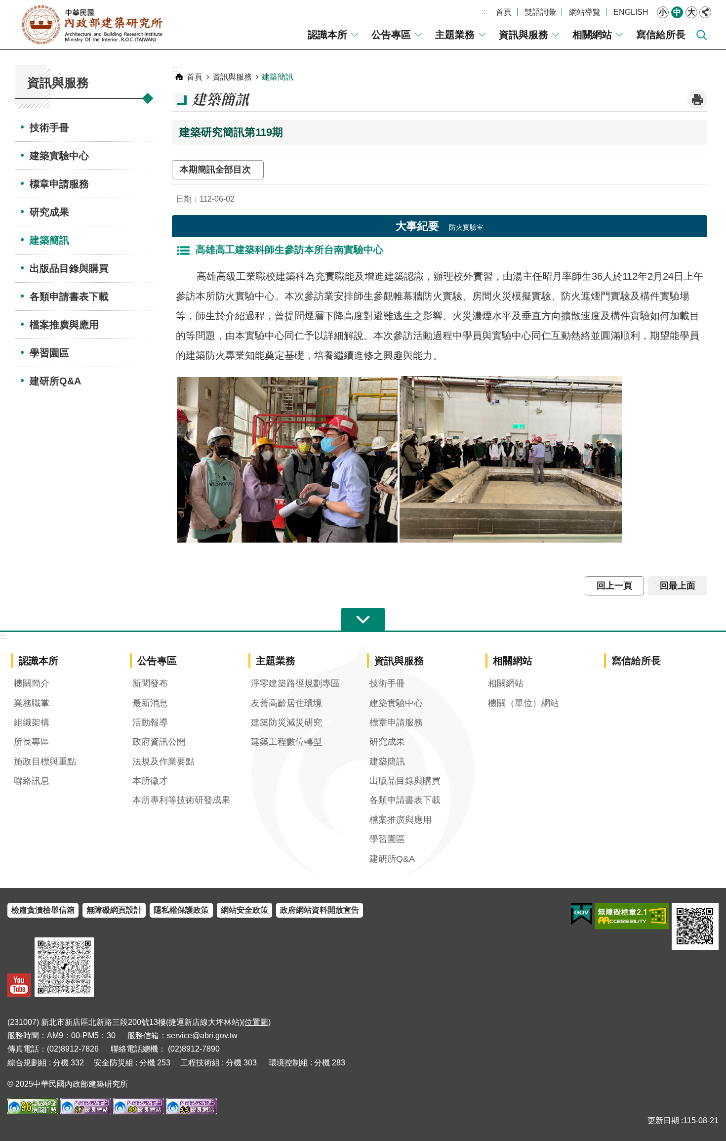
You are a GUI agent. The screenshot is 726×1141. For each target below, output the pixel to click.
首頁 (504, 12)
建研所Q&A (55, 381)
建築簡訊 (49, 240)
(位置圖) (256, 1022)
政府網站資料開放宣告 (319, 910)
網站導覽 (585, 12)
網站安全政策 (244, 910)
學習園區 (49, 352)
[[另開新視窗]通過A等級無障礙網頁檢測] (632, 916)
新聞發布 (150, 683)
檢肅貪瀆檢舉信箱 (43, 910)
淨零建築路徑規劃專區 (295, 683)
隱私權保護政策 (181, 910)
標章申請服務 (59, 183)
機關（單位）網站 (523, 703)
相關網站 (592, 34)
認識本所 (327, 34)
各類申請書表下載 (69, 296)
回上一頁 (614, 586)
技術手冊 (49, 127)
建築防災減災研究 (286, 722)
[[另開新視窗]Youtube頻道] (19, 985)
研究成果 (49, 212)
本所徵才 (150, 781)
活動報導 (150, 722)
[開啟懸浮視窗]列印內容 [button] (697, 99)
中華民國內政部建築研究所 (91, 24)
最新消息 (150, 703)
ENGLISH (630, 12)
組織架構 (31, 722)
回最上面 (677, 586)
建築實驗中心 (59, 155)
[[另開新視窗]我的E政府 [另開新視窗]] (581, 914)
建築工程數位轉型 (286, 742)
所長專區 (31, 742)
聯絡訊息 (31, 781)
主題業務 (455, 34)
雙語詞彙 (540, 12)
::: (484, 11)
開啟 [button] (363, 620)
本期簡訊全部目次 (218, 169)
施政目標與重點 (45, 761)
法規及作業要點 (163, 761)
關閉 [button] (705, 12)
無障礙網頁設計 (114, 910)
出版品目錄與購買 (69, 268)
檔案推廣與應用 (64, 324)
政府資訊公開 (159, 742)
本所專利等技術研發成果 (181, 800)
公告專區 (391, 34)
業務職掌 (31, 703)
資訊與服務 (523, 34)
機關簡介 (31, 683)
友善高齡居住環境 (286, 703)
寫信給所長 (661, 34)
